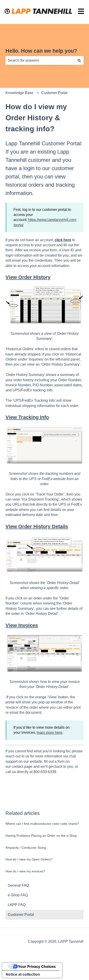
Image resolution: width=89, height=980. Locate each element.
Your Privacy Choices (37, 966)
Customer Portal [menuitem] (21, 915)
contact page (22, 766)
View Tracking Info (27, 417)
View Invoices (21, 625)
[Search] (79, 60)
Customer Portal (54, 93)
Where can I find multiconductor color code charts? (42, 823)
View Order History (27, 277)
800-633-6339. (45, 772)
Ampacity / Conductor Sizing (25, 847)
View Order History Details (36, 526)
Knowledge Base (19, 93)
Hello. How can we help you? (41, 51)
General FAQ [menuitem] (18, 885)
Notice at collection (23, 974)
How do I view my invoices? (25, 871)
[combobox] (40, 60)
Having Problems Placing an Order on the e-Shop (41, 835)
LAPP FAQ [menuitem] (17, 905)
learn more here (49, 732)
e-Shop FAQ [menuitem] (18, 895)
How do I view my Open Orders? (28, 859)
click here (63, 240)
